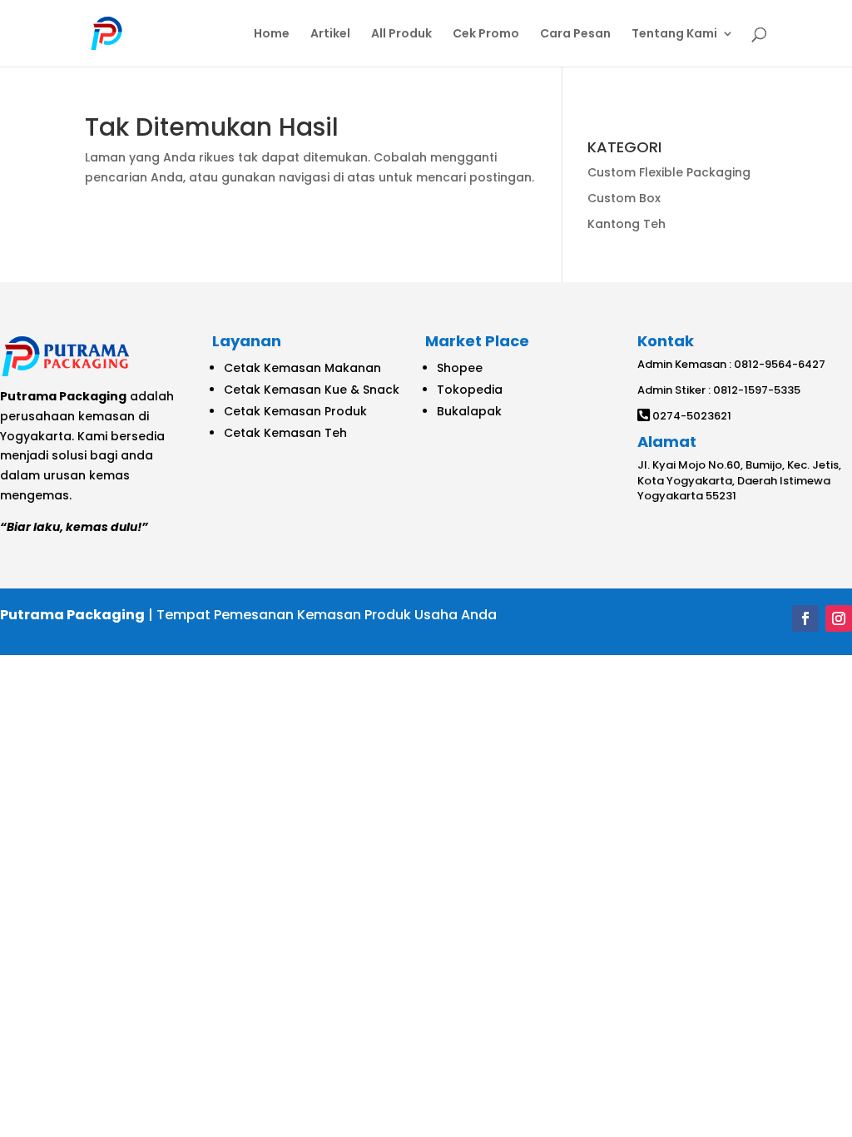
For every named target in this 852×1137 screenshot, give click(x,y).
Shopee (460, 368)
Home (272, 34)
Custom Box (624, 198)
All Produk (401, 34)
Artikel (330, 34)
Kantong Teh (626, 224)
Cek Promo (486, 34)
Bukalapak (469, 411)
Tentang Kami (674, 34)
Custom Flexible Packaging (668, 172)
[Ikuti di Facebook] (805, 618)
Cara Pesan (575, 34)
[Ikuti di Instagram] (838, 618)
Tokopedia (470, 389)
